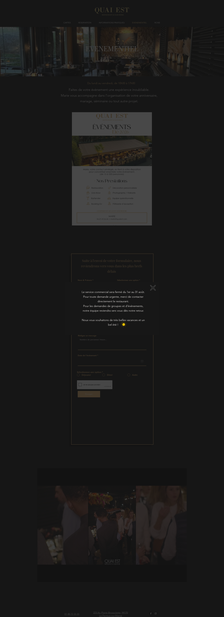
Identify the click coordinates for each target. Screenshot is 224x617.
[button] (153, 287)
